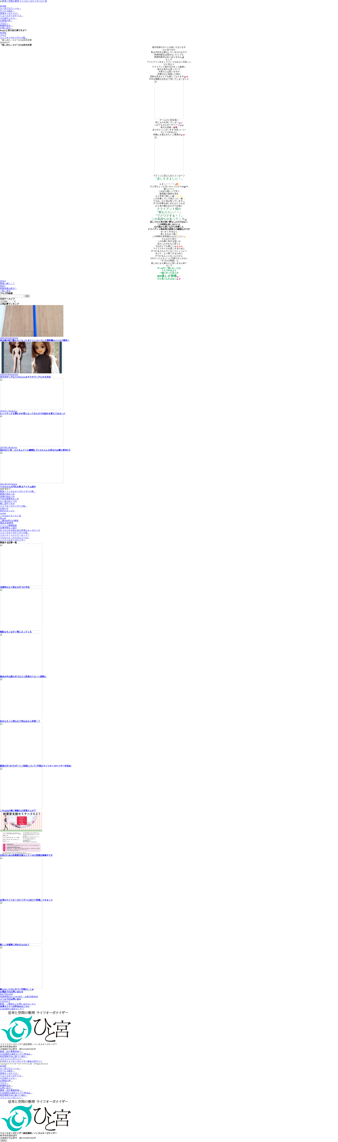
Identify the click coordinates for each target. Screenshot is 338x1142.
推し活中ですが (7, 503)
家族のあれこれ (7, 494)
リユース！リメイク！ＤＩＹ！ (15, 535)
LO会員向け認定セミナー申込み (15, 1054)
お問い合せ (5, 28)
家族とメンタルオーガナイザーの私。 (18, 491)
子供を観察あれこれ (9, 499)
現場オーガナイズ (8, 13)
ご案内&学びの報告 (9, 520)
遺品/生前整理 (6, 523)
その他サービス (7, 18)
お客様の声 (5, 20)
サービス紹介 (6, 11)
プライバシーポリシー (10, 1059)
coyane (3, 513)
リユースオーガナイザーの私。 (15, 533)
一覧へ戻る (5, 291)
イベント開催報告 (8, 525)
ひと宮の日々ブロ (8, 501)
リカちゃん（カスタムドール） (15, 537)
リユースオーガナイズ (10, 16)
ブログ (3, 23)
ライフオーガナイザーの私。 (13, 37)
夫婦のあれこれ (7, 496)
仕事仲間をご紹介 (8, 528)
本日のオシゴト (7, 511)
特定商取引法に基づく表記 (12, 1056)
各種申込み (5, 25)
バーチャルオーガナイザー (12, 540)
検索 (27, 296)
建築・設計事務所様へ (10, 1051)
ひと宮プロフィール (9, 8)
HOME (3, 6)
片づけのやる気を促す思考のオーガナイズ (20, 530)
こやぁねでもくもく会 (10, 516)
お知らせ (4, 508)
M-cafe (3, 518)
